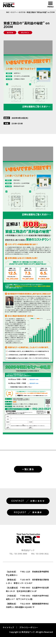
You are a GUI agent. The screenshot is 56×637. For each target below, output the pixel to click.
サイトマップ (8, 627)
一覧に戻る (28, 469)
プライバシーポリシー (28, 627)
